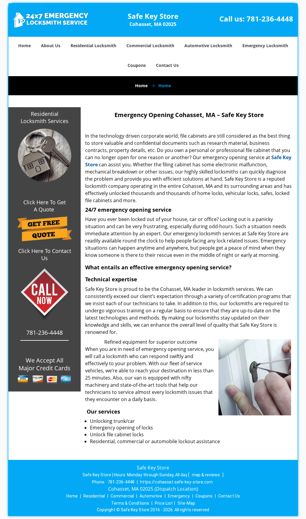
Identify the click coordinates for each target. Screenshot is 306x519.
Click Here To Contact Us (44, 254)
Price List (164, 503)
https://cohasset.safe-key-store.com (176, 482)
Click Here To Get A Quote (44, 206)
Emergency (179, 496)
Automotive (151, 496)
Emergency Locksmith (265, 45)
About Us (50, 45)
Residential (94, 496)
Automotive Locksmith (208, 45)
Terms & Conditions (130, 503)
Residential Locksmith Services (44, 117)
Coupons (137, 65)
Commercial (122, 496)
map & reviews (206, 474)
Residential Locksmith (93, 45)
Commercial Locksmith (150, 45)
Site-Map (186, 503)
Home (24, 45)
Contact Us (167, 65)
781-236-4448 (270, 19)
